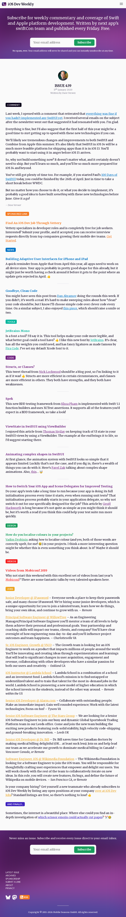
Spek (9, 399)
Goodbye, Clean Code (21, 291)
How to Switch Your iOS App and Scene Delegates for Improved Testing (59, 486)
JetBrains (97, 340)
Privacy (10, 888)
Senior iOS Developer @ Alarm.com (31, 700)
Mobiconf (12, 579)
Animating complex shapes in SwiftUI (35, 454)
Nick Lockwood (50, 372)
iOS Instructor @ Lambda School (28, 673)
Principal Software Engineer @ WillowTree (36, 617)
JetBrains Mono (18, 331)
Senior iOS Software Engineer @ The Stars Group (40, 716)
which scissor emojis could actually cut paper (70, 817)
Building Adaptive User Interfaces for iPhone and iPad (47, 259)
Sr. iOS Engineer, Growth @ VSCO (29, 645)
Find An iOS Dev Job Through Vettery (33, 223)
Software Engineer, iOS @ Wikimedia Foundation (40, 759)
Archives (11, 875)
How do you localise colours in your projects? (39, 535)
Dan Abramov (66, 296)
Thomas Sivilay (54, 431)
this (33, 472)
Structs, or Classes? (20, 367)
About (9, 885)
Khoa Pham (69, 404)
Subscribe (84, 42)
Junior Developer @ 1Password (27, 598)
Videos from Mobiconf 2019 (26, 570)
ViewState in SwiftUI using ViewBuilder (36, 426)
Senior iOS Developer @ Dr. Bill (27, 739)
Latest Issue (12, 872)
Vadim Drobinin (17, 539)
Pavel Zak (58, 468)
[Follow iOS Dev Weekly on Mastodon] (14, 898)
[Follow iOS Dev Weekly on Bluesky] (8, 898)
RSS (26, 897)
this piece (70, 308)
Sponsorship (13, 878)
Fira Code (12, 348)
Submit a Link (13, 882)
